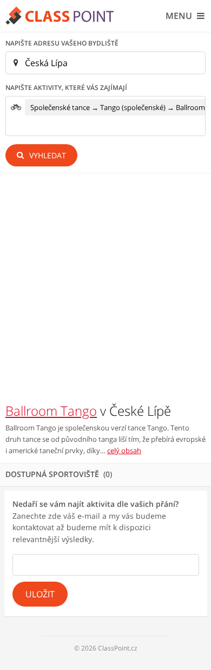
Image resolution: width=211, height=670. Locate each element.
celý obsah (124, 450)
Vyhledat (46, 155)
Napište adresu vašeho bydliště (61, 43)
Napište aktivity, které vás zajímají (66, 87)
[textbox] (28, 127)
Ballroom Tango (51, 411)
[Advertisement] (105, 291)
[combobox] (105, 116)
